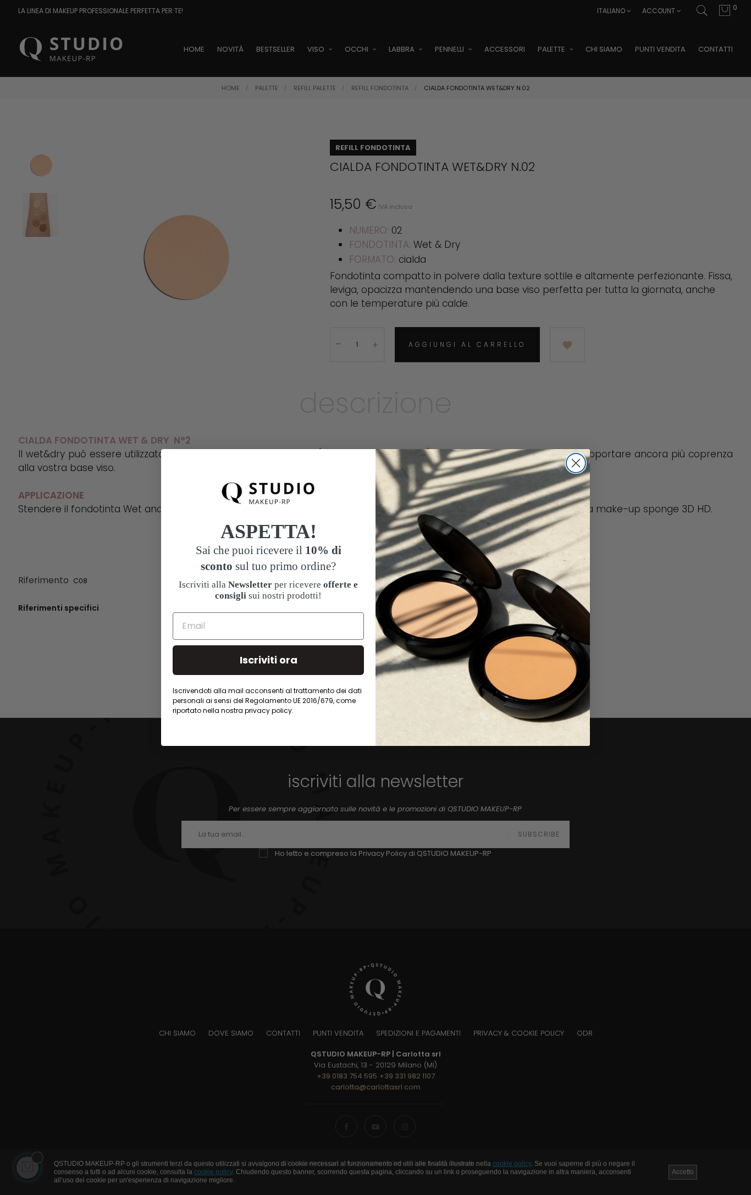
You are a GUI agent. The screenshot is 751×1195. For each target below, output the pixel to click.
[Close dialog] (576, 463)
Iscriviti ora (268, 660)
